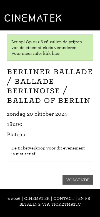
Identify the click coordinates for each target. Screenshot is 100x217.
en (81, 198)
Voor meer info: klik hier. (35, 53)
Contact (63, 198)
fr (87, 198)
